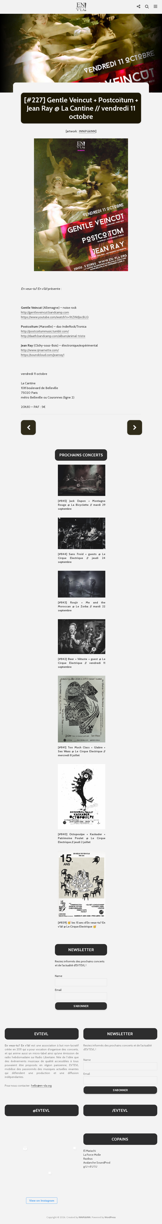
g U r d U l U (90, 1166)
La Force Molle (92, 1154)
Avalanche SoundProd (96, 1162)
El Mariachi (89, 1151)
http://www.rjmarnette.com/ (40, 350)
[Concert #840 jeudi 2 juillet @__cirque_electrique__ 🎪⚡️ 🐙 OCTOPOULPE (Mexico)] (17, 1181)
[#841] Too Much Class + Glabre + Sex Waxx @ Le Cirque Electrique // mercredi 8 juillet (81, 751)
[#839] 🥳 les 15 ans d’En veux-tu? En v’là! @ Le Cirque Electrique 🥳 (81, 924)
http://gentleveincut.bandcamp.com (45, 312)
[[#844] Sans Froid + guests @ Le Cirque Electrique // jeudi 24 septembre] (81, 533)
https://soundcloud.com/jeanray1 (42, 355)
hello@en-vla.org (41, 1085)
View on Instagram (41, 1200)
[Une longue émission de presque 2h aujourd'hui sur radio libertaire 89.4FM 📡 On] (66, 1181)
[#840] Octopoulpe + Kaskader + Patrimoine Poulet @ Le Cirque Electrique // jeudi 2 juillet (81, 838)
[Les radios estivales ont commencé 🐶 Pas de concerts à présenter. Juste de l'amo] (66, 1132)
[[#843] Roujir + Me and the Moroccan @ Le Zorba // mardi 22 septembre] (81, 584)
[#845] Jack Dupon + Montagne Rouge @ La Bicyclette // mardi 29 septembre (81, 505)
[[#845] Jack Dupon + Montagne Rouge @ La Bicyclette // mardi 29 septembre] (81, 480)
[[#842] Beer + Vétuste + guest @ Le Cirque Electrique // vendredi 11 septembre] (81, 636)
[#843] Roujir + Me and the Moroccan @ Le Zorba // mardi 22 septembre (81, 606)
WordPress (110, 1217)
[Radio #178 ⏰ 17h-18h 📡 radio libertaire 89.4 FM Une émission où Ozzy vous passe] (42, 1132)
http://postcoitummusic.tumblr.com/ (45, 331)
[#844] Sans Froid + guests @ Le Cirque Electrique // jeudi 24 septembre (81, 558)
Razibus (88, 1158)
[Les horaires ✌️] (42, 1181)
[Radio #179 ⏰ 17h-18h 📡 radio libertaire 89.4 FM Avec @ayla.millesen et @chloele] (17, 1132)
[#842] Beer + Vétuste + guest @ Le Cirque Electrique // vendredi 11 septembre (81, 663)
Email (58, 990)
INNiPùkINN (84, 1217)
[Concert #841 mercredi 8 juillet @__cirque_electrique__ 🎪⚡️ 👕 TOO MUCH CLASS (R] (66, 1157)
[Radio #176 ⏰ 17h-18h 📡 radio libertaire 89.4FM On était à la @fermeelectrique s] (42, 1157)
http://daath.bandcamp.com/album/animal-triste (53, 336)
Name (58, 976)
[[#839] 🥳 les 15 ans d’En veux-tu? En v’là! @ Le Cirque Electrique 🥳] (81, 884)
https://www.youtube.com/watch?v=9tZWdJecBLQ (55, 317)
